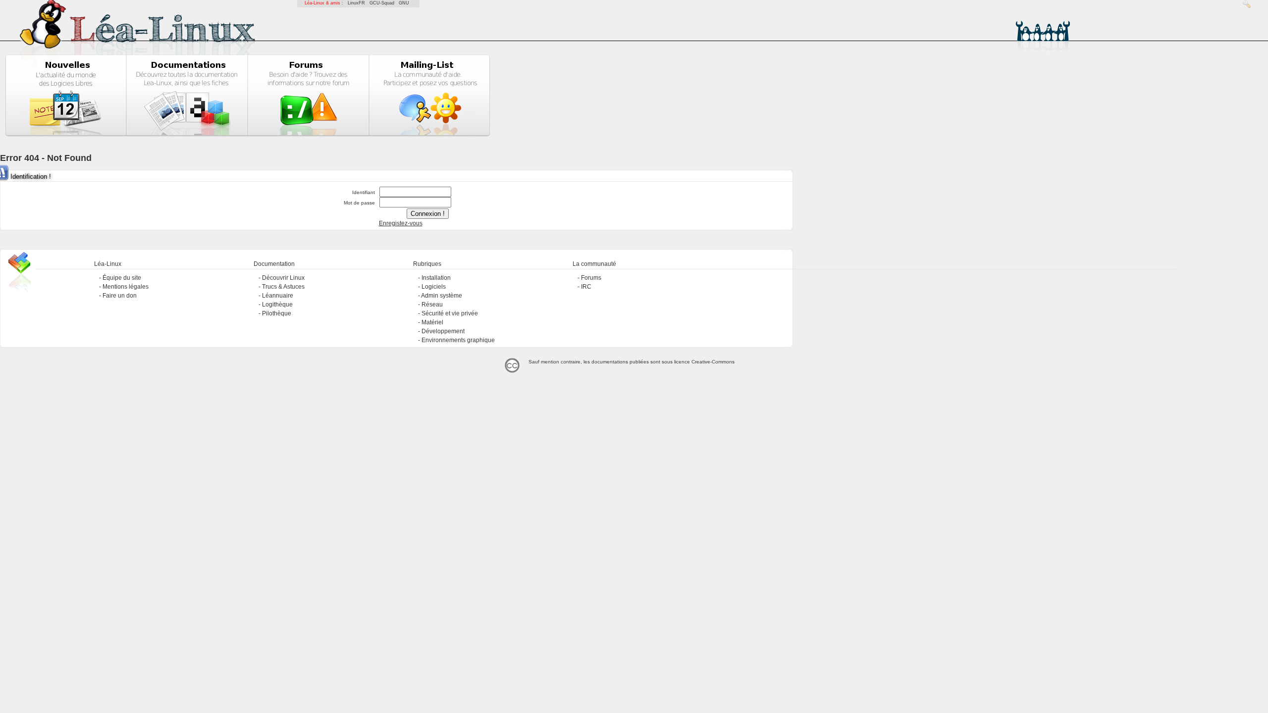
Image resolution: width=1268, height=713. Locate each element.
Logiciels (434, 286)
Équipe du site (122, 277)
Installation (436, 277)
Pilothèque (276, 313)
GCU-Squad (382, 2)
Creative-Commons (713, 361)
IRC (586, 286)
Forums (591, 277)
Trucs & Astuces (283, 286)
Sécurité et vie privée (450, 313)
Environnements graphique (458, 340)
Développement (443, 331)
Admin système (441, 295)
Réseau (432, 304)
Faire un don (120, 295)
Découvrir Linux (283, 277)
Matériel (432, 322)
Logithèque (277, 304)
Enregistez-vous (401, 223)
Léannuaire (277, 295)
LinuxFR (356, 2)
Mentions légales (126, 286)
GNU (404, 2)
